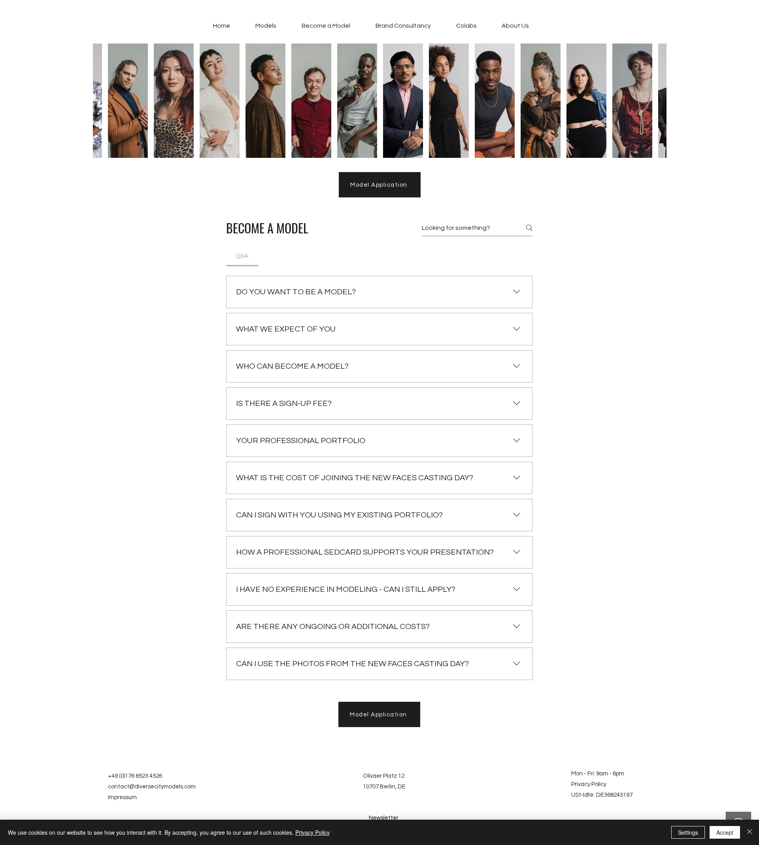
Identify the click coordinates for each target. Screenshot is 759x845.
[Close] (749, 832)
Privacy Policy (588, 784)
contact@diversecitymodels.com (152, 787)
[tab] (242, 256)
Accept (724, 832)
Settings (688, 832)
